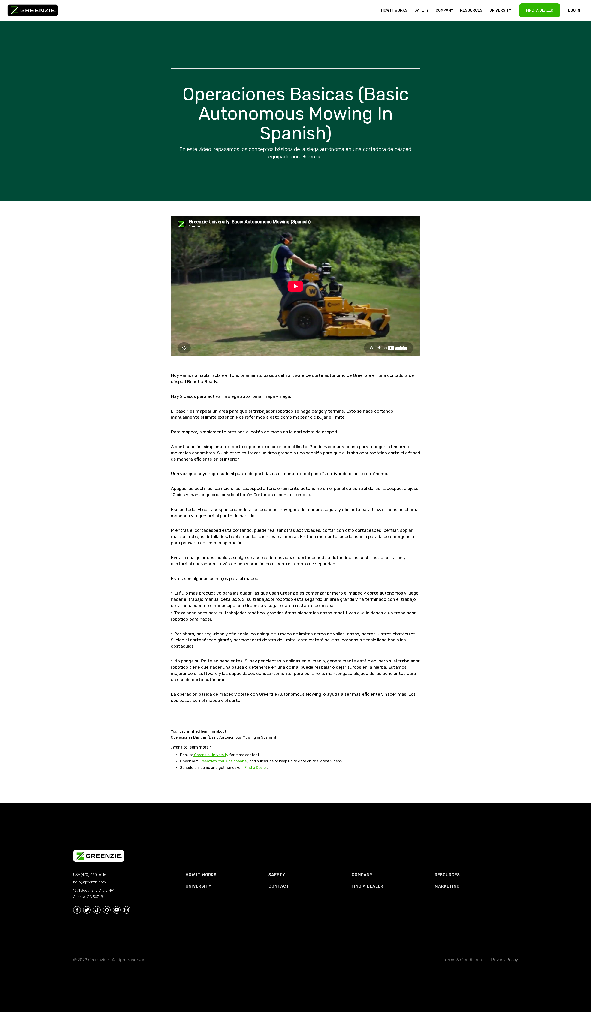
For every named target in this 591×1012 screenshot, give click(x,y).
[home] (35, 10)
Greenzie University (210, 755)
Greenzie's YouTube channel (223, 761)
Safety (421, 10)
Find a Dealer (255, 767)
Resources (471, 10)
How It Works (394, 10)
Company (444, 10)
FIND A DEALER (539, 10)
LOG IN (574, 10)
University (500, 10)
